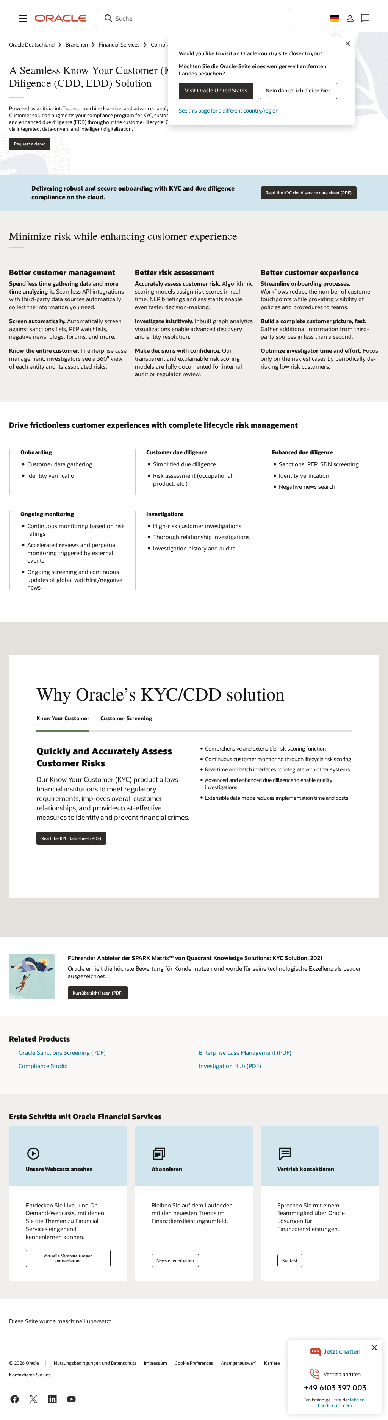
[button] (22, 18)
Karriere (272, 1363)
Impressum (155, 1363)
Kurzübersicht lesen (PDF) (98, 993)
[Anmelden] (350, 18)
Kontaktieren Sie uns (30, 1375)
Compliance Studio (43, 1066)
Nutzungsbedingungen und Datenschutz (95, 1363)
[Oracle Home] (60, 18)
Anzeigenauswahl (239, 1363)
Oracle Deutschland (32, 44)
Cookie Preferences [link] (194, 1363)
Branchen (77, 44)
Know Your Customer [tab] (62, 718)
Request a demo (29, 144)
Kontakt (289, 1260)
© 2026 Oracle (24, 1363)
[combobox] (194, 18)
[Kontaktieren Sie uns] (365, 18)
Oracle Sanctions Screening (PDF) (62, 1052)
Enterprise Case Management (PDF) (245, 1052)
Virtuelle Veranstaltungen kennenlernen (68, 1258)
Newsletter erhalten (175, 1260)
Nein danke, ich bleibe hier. (298, 90)
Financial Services (119, 44)
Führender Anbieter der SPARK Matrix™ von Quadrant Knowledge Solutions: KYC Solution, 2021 (195, 958)
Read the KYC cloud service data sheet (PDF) (309, 192)
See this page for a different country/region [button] (228, 110)
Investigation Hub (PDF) (230, 1066)
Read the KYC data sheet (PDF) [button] (71, 838)
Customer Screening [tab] (126, 718)
